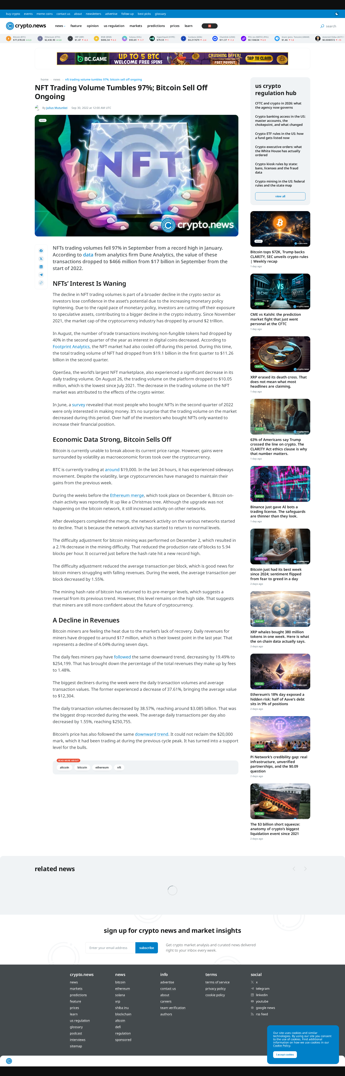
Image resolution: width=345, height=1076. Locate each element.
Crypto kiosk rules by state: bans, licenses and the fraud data (276, 168)
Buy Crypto (13, 14)
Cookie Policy (215, 995)
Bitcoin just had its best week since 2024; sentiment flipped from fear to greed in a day (276, 574)
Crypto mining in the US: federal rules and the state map (280, 183)
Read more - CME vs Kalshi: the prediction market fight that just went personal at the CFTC (280, 291)
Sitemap (76, 1046)
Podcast (76, 1033)
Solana (120, 995)
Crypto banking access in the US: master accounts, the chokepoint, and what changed (280, 120)
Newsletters (93, 14)
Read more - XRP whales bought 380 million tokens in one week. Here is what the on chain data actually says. (280, 609)
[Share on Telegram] (41, 275)
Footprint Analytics (71, 346)
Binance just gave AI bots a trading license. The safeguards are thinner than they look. (277, 511)
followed (122, 657)
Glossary (160, 14)
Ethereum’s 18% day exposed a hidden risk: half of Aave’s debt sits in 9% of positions (277, 699)
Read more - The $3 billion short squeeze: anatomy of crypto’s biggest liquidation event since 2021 (280, 801)
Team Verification (172, 1008)
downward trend (151, 734)
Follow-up (127, 14)
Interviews (77, 1039)
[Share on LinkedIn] (41, 267)
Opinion (93, 26)
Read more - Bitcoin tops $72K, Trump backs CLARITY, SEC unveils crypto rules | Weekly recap (280, 229)
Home (45, 79)
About (78, 14)
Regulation (123, 1033)
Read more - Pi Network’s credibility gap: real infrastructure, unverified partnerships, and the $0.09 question (280, 734)
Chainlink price (223, 38)
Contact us (63, 14)
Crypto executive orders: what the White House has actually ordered (278, 151)
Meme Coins (45, 14)
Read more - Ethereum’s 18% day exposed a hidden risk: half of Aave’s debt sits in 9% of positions (280, 671)
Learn (189, 26)
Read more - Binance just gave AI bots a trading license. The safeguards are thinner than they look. (280, 484)
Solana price (133, 38)
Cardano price (193, 38)
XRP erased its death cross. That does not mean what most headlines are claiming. (278, 382)
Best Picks (144, 14)
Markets (136, 26)
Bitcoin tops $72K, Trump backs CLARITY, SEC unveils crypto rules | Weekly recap (279, 256)
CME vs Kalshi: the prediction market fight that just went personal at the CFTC (275, 319)
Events (28, 14)
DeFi (118, 1027)
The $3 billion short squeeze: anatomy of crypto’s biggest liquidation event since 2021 (275, 829)
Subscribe (146, 948)
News (59, 26)
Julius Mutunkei (56, 108)
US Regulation (114, 26)
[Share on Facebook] (41, 251)
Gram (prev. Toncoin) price (292, 38)
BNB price (105, 38)
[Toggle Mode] (337, 14)
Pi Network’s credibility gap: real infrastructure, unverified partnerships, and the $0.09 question (278, 763)
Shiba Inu (122, 1008)
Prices (174, 26)
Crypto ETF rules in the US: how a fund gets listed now (279, 135)
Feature (76, 26)
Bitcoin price (19, 38)
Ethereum (102, 767)
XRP (117, 1001)
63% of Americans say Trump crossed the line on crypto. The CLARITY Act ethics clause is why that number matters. (278, 446)
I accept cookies (285, 1054)
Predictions (156, 26)
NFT (119, 767)
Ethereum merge (127, 495)
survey (78, 404)
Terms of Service (217, 982)
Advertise (111, 14)
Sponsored (123, 1039)
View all (280, 196)
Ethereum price (50, 38)
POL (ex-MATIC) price (255, 38)
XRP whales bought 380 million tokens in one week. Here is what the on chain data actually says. (279, 636)
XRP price (78, 38)
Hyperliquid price (162, 38)
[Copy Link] (41, 283)
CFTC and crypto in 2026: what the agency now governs (278, 105)
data (88, 254)
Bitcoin (82, 767)
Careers (166, 1001)
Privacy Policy (215, 988)
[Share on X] (41, 259)
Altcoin (64, 767)
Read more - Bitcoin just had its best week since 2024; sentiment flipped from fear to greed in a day (280, 546)
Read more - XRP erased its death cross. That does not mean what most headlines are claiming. (280, 354)
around (112, 469)
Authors (166, 1014)
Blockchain (123, 1014)
